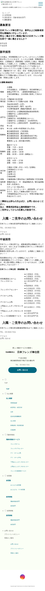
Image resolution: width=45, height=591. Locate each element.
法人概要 (10, 394)
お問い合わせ (5, 234)
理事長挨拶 (11, 11)
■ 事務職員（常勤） (32, 279)
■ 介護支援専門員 (31, 313)
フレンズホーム (15, 444)
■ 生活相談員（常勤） (33, 288)
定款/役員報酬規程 (15, 416)
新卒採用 (3, 43)
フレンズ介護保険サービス (18, 471)
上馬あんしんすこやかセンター (19, 466)
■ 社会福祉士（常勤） (33, 307)
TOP (6, 383)
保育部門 (13, 506)
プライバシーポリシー (12, 534)
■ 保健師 (27, 311)
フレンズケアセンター (17, 448)
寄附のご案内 (9, 538)
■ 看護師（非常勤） (32, 298)
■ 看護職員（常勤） (32, 286)
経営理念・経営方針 (34, 11)
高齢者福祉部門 (15, 501)
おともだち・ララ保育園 (17, 489)
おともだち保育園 (15, 485)
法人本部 (13, 421)
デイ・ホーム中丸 (15, 457)
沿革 (11, 412)
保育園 (9, 476)
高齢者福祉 (11, 435)
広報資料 (13, 430)
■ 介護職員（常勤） (32, 274)
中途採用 (3, 46)
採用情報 (10, 511)
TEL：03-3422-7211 (8, 228)
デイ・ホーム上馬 (15, 453)
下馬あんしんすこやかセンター (19, 462)
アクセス (3, 232)
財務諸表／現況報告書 (17, 425)
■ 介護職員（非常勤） (33, 276)
